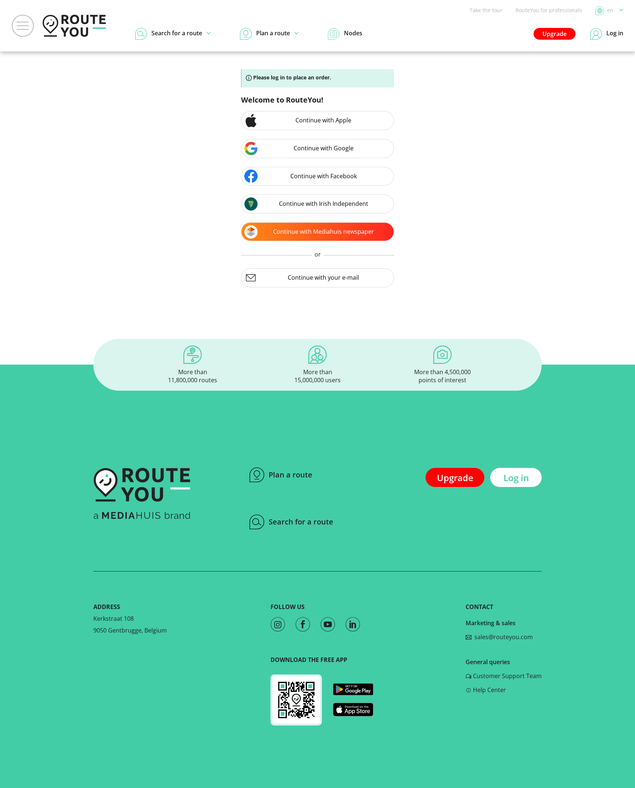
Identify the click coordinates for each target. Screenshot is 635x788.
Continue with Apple (323, 120)
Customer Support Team (507, 676)
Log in (516, 478)
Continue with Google (324, 148)
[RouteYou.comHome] (74, 26)
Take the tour (486, 10)
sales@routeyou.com (502, 637)
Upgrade (554, 34)
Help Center (489, 690)
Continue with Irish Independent (323, 204)
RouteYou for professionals (549, 10)
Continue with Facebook (323, 176)
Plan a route (290, 475)
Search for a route (301, 522)
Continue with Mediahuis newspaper (323, 232)
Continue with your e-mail (323, 277)
